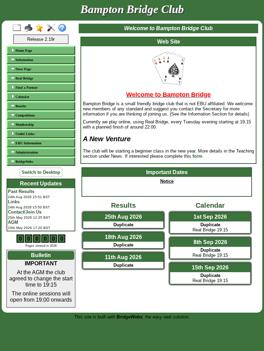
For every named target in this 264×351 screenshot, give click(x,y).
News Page (22, 69)
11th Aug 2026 (123, 257)
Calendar (21, 97)
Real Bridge (23, 78)
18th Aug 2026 (123, 237)
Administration (26, 152)
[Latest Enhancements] (41, 28)
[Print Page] (29, 28)
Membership (24, 124)
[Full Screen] (18, 28)
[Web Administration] (52, 28)
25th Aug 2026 (123, 217)
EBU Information (28, 143)
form (197, 156)
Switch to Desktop (41, 172)
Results (20, 106)
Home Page (23, 50)
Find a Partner (25, 87)
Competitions (24, 115)
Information (23, 60)
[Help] (63, 28)
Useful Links (24, 134)
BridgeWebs (23, 162)
